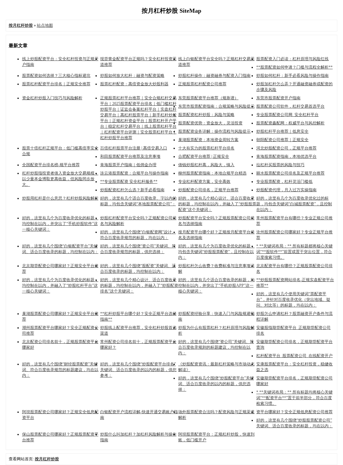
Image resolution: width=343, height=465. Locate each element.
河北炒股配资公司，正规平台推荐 (286, 148)
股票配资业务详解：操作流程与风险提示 (214, 131)
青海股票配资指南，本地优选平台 (286, 156)
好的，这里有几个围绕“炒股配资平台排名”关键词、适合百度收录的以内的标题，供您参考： (138, 370)
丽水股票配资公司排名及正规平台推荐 (290, 173)
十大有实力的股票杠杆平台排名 (206, 148)
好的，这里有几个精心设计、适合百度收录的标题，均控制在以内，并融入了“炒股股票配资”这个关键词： (217, 204)
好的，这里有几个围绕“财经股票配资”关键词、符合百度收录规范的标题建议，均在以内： (60, 370)
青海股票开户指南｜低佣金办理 (128, 164)
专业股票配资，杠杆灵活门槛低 (284, 181)
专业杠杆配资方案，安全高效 (204, 181)
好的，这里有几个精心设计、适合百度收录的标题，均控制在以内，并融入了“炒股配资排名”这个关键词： (139, 285)
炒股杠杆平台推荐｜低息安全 (282, 131)
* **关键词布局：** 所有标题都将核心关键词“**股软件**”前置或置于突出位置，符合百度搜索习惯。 (294, 252)
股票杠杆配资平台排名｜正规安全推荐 (56, 84)
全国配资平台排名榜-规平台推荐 (51, 164)
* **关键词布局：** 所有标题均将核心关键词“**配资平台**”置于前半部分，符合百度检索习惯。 (294, 398)
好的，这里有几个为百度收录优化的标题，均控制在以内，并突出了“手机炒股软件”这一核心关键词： (60, 224)
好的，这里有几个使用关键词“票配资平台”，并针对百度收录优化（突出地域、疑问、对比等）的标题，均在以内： (293, 300)
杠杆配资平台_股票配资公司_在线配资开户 (294, 355)
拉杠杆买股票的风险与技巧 (280, 164)
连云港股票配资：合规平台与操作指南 (134, 173)
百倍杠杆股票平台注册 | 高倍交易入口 (133, 148)
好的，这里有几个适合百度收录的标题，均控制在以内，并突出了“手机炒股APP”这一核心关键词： (216, 285)
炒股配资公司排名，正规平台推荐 (208, 190)
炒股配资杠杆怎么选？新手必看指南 (132, 190)
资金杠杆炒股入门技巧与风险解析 (52, 98)
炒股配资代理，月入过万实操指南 (286, 190)
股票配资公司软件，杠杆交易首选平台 (290, 106)
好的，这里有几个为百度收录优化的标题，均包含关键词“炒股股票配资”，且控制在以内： (216, 252)
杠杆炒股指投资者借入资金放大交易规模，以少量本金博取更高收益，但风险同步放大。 (60, 179)
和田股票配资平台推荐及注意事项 (130, 156)
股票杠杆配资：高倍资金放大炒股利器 (134, 84)
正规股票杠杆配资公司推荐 (202, 84)
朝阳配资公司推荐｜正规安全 (282, 139)
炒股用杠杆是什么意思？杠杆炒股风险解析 (60, 198)
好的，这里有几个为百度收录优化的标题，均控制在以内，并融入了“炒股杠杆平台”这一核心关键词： (60, 285)
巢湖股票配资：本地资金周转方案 (208, 139)
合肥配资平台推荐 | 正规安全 (203, 156)
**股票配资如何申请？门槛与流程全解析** (294, 67)
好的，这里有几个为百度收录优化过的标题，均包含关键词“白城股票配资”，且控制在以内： (294, 204)
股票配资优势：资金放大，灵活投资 (210, 123)
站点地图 (45, 25)
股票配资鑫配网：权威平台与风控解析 (290, 123)
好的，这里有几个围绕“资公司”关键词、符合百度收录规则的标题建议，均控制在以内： (216, 347)
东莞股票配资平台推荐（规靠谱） (208, 98)
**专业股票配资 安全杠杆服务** (128, 181)
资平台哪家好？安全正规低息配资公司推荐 (294, 412)
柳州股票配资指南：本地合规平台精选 (212, 173)
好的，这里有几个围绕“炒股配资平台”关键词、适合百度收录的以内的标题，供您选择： (216, 384)
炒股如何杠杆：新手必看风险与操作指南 (292, 75)
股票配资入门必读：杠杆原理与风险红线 (292, 58)
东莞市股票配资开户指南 (278, 98)
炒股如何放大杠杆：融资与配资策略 (132, 75)
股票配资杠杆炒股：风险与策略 (206, 114)
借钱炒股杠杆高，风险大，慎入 (206, 164)
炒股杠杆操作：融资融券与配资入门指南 (214, 75)
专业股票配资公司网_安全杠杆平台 (287, 114)
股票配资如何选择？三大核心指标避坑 (56, 75)
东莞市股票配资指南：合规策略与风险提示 (216, 106)
